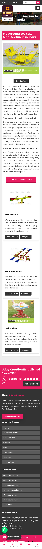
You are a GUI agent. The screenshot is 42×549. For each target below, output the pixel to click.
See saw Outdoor (13, 271)
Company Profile (11, 433)
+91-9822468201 (10, 2)
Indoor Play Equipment (13, 490)
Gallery (7, 442)
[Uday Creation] (7, 13)
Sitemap (7, 457)
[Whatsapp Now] (5, 530)
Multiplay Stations (11, 475)
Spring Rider (11, 328)
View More (8, 505)
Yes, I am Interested (21, 179)
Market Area (9, 462)
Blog (5, 447)
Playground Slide (10, 495)
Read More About (12, 416)
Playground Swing (11, 500)
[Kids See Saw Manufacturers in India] (21, 198)
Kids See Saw (11, 214)
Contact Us (8, 452)
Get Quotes (21, 81)
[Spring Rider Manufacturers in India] (21, 311)
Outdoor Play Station (12, 485)
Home (6, 428)
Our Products (9, 438)
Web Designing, (34, 542)
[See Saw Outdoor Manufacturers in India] (21, 255)
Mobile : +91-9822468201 (12, 526)
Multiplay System (11, 480)
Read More (10, 237)
